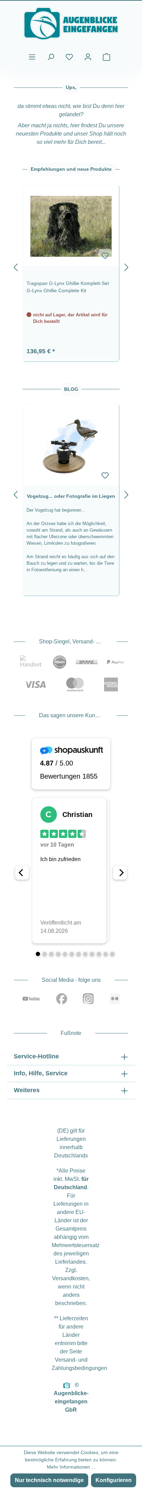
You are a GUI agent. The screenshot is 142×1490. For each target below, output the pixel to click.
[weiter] (126, 266)
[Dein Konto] (88, 57)
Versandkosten (70, 1278)
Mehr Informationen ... (71, 1467)
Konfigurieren (113, 1480)
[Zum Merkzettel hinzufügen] (105, 256)
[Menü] (32, 57)
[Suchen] (50, 57)
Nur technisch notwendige (49, 1480)
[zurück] (15, 266)
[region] (71, 266)
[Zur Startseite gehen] (71, 23)
